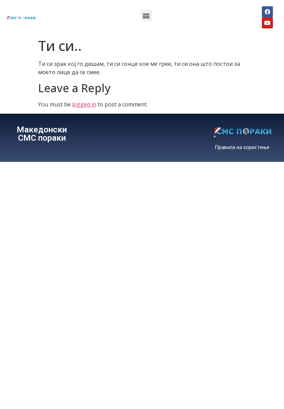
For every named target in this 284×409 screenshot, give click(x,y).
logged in (84, 104)
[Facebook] (267, 11)
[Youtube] (267, 22)
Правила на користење (242, 146)
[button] (146, 15)
